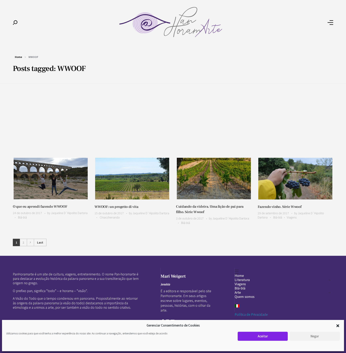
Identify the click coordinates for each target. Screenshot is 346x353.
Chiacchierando (110, 217)
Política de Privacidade (251, 314)
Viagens (292, 217)
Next (30, 242)
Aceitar (263, 336)
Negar (315, 336)
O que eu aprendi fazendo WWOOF (40, 206)
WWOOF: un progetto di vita (116, 206)
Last (40, 242)
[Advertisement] (173, 114)
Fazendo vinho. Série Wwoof (280, 206)
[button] (338, 325)
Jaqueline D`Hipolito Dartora (69, 213)
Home (18, 57)
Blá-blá (22, 217)
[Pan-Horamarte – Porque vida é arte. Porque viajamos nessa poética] (172, 22)
